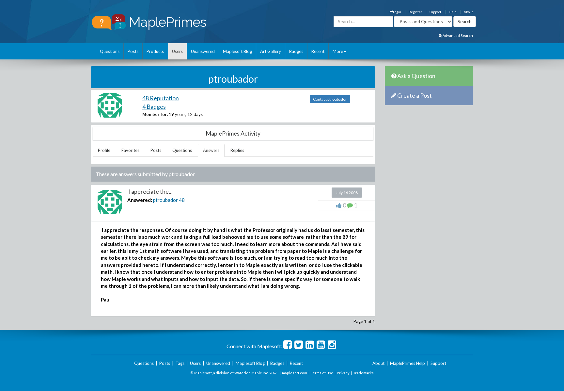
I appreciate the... (150, 191)
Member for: (155, 114)
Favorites (130, 150)
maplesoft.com (294, 373)
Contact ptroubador (330, 99)
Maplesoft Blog (237, 51)
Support (435, 12)
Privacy (343, 373)
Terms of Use (322, 373)
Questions (109, 51)
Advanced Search (457, 35)
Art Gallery (270, 51)
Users (177, 51)
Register (415, 12)
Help (452, 12)
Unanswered (203, 51)
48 (182, 200)
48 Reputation (160, 98)
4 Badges (154, 106)
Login (397, 12)
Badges (296, 51)
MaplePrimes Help (407, 363)
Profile (104, 150)
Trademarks (363, 373)
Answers (211, 150)
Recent (317, 51)
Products (155, 51)
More (338, 51)
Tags (180, 363)
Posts (133, 51)
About (468, 12)
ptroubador (165, 200)
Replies (237, 150)
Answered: (139, 200)
